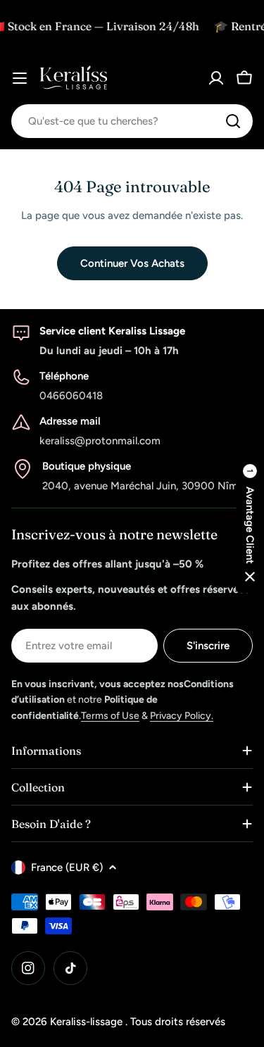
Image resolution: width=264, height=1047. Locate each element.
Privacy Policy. (181, 716)
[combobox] (132, 121)
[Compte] (216, 78)
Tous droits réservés (177, 1021)
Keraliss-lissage (87, 1021)
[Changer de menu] (19, 78)
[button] (250, 524)
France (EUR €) (67, 867)
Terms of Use (110, 716)
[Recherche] (233, 121)
